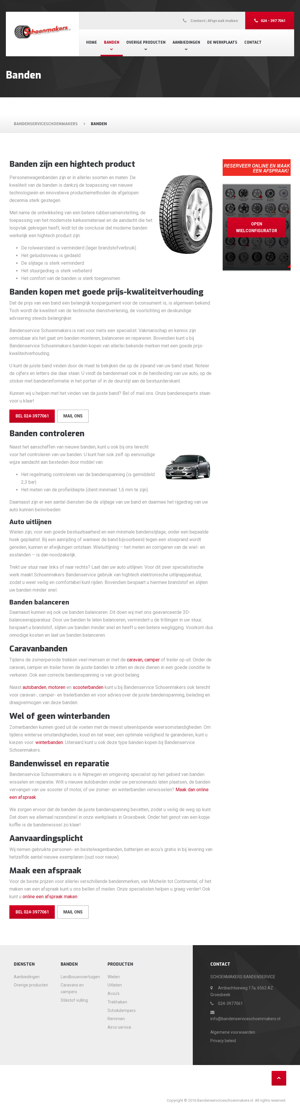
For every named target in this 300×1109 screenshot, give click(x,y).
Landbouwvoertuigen (80, 976)
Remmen (116, 1018)
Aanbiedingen (186, 42)
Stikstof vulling (74, 1000)
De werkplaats (222, 42)
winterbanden (49, 742)
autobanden (34, 687)
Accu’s (114, 993)
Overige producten (146, 42)
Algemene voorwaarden (232, 1032)
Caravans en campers (72, 988)
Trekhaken (117, 1002)
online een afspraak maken (50, 896)
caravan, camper (143, 660)
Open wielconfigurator (256, 227)
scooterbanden (88, 687)
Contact (253, 42)
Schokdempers (122, 1010)
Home (91, 42)
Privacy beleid (223, 1040)
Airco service (119, 1027)
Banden (111, 42)
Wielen (114, 976)
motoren (56, 687)
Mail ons (73, 416)
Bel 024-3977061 (32, 416)
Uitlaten (115, 985)
